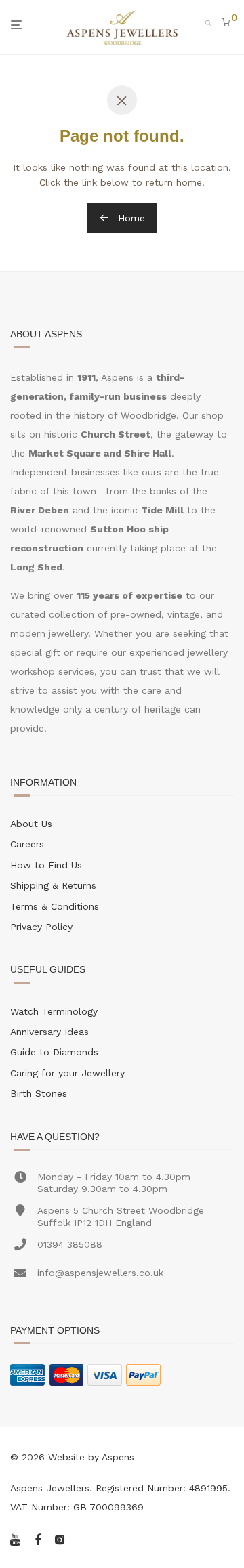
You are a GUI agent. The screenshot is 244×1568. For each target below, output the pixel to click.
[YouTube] (16, 1538)
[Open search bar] (212, 22)
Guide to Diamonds (54, 1051)
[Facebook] (38, 1538)
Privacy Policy (41, 926)
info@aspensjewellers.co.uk (100, 1272)
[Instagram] (60, 1538)
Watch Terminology (54, 1011)
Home (130, 218)
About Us (31, 823)
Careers (27, 844)
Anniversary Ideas (49, 1031)
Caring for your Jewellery (67, 1072)
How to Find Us (46, 865)
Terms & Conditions (54, 906)
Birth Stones (38, 1093)
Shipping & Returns (53, 885)
